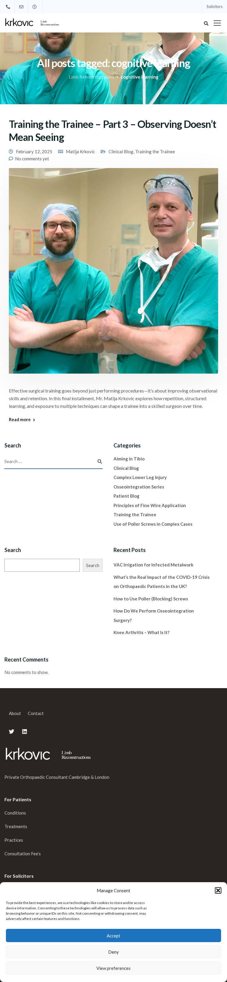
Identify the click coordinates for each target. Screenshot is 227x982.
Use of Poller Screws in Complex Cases (153, 524)
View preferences (113, 968)
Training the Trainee (155, 151)
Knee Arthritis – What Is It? (141, 632)
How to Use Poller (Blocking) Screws (151, 598)
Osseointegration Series (139, 486)
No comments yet (32, 158)
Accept (113, 935)
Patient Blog (127, 496)
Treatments (15, 826)
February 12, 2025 (34, 151)
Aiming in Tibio (129, 458)
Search (12, 550)
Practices (13, 840)
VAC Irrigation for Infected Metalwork (153, 564)
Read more (20, 419)
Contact (36, 713)
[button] (218, 890)
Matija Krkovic (80, 151)
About (15, 713)
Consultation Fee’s (23, 853)
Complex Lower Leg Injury (140, 477)
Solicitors (215, 6)
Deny (113, 952)
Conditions (15, 812)
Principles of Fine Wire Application (150, 505)
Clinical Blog (120, 151)
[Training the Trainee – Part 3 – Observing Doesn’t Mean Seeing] (113, 274)
